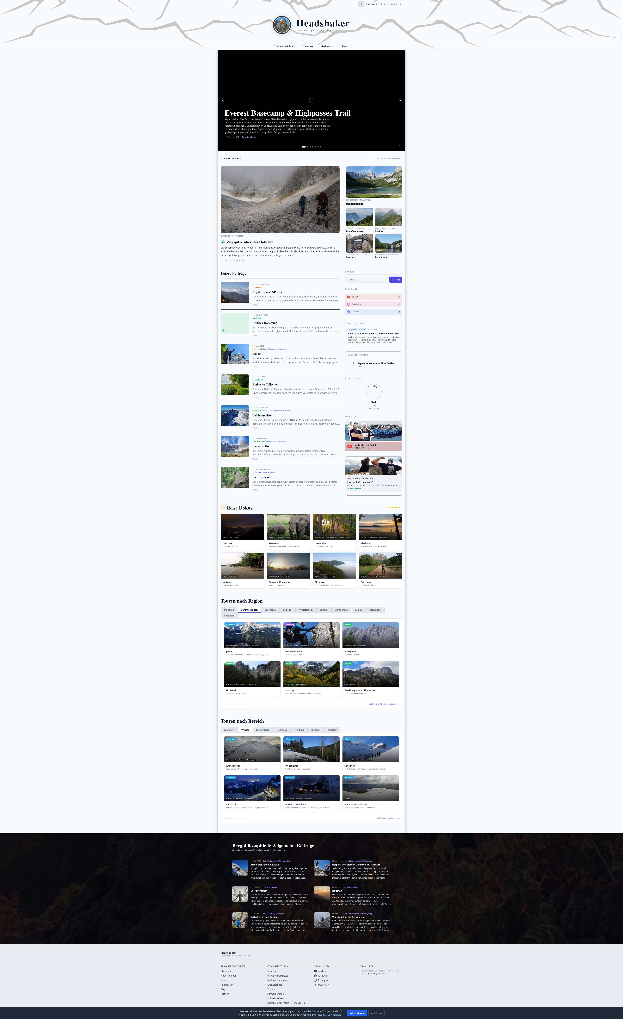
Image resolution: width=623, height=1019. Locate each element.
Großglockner (274, 984)
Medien (325, 46)
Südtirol (287, 609)
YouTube (322, 971)
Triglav (271, 989)
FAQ (380, 4)
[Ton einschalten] (399, 145)
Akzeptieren (357, 1013)
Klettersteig (262, 729)
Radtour (332, 729)
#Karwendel (279, 411)
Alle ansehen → (394, 507)
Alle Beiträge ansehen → (389, 158)
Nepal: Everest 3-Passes (267, 292)
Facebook (323, 975)
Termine (308, 46)
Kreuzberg (351, 257)
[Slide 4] (312, 147)
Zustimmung (371, 973)
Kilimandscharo (275, 998)
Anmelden (392, 4)
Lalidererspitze (261, 415)
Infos (343, 46)
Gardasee (229, 615)
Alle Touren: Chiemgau (385, 704)
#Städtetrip (282, 349)
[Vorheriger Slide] (223, 100)
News (224, 980)
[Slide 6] (318, 147)
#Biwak (288, 411)
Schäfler (379, 231)
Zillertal (324, 609)
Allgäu (358, 609)
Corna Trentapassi (354, 231)
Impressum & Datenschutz (326, 1014)
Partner (225, 993)
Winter (245, 729)
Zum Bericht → (249, 137)
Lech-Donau (381, 257)
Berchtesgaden (249, 609)
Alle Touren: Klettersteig (384, 818)
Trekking (299, 729)
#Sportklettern (269, 472)
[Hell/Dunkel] (400, 4)
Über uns (226, 971)
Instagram (323, 980)
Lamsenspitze (260, 446)
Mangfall (229, 609)
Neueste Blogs (228, 975)
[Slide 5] (315, 147)
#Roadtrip (272, 349)
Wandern (229, 729)
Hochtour (281, 729)
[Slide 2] (307, 147)
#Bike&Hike (268, 411)
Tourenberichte (283, 46)
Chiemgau (270, 609)
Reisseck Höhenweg (264, 323)
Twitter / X (323, 984)
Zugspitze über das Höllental (251, 242)
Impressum (371, 4)
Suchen (396, 279)
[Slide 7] (320, 147)
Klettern (315, 729)
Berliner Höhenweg (277, 980)
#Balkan (263, 349)
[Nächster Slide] (400, 100)
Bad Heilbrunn (261, 477)
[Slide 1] (304, 147)
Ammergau (341, 609)
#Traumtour (282, 441)
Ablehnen (376, 1013)
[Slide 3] (310, 147)
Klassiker (226, 236)
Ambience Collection (265, 384)
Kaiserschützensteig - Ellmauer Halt (286, 1002)
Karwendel (375, 609)
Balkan (256, 353)
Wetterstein (238, 236)
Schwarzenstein (276, 993)
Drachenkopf (354, 204)
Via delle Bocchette (277, 975)
